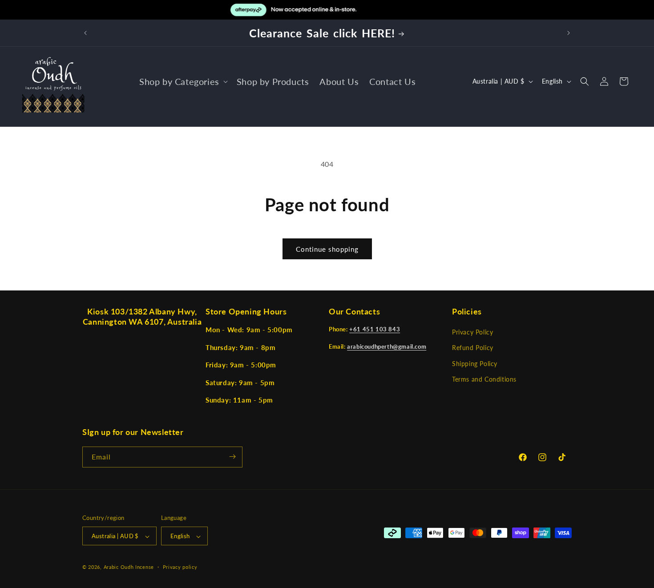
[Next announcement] (568, 32)
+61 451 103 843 (374, 329)
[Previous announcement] (85, 32)
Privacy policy (180, 567)
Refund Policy (472, 348)
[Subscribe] (232, 456)
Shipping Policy (474, 363)
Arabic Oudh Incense (129, 567)
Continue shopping (327, 249)
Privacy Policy (472, 332)
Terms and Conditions (484, 379)
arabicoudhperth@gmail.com (386, 346)
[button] (182, 81)
